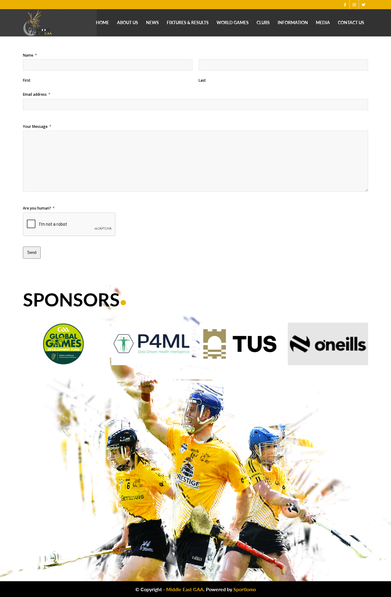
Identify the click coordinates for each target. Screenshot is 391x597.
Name (30, 55)
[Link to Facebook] (345, 4)
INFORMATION (293, 22)
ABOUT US (127, 22)
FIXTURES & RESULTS (188, 22)
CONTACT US (351, 22)
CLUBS (263, 22)
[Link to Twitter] (363, 4)
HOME (102, 22)
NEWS (152, 22)
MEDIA (323, 22)
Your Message (37, 126)
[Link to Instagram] (354, 4)
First (27, 80)
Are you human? (39, 208)
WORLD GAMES (233, 22)
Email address (36, 94)
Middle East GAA (184, 589)
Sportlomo (244, 589)
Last (202, 80)
